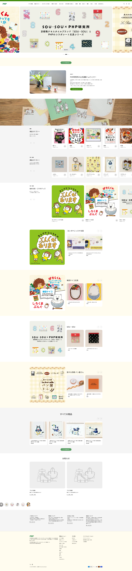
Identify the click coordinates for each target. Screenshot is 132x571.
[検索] (124, 4)
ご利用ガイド (74, 539)
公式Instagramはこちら (76, 89)
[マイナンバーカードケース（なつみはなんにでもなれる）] (76, 242)
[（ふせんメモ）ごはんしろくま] (93, 291)
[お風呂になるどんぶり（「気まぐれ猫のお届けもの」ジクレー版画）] (75, 430)
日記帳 (60, 548)
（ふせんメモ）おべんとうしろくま (74, 302)
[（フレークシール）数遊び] (75, 338)
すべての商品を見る (66, 62)
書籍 (60, 553)
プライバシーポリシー (86, 538)
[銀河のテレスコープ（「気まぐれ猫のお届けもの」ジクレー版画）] (93, 430)
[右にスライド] (34, 143)
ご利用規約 (85, 541)
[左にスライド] (31, 143)
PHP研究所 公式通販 (35, 566)
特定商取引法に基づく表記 (87, 539)
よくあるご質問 (74, 541)
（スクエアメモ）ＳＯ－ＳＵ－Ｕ (92, 348)
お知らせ (73, 538)
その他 (60, 557)
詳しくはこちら (32, 521)
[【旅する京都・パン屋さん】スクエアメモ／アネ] (93, 383)
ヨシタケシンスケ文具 (63, 541)
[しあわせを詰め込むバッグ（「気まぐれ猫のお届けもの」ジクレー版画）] (38, 430)
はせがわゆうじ (61, 559)
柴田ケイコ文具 (61, 543)
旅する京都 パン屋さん (63, 546)
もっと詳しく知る (33, 494)
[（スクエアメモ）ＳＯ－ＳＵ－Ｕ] (93, 338)
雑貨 (60, 550)
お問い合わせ (74, 543)
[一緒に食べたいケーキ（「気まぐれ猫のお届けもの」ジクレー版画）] (57, 430)
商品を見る (66, 49)
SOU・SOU (61, 545)
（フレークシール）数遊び (72, 348)
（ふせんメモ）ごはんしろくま (92, 302)
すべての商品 (61, 538)
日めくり (60, 552)
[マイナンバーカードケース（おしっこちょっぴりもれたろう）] (93, 242)
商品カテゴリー (61, 539)
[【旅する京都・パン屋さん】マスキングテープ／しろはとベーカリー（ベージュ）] (75, 383)
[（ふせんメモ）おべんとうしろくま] (75, 291)
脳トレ (60, 555)
